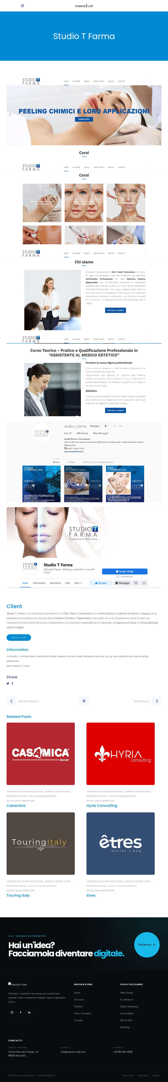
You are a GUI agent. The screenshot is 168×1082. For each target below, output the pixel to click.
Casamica (16, 805)
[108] (84, 375)
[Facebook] (20, 1012)
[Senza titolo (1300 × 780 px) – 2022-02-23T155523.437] (84, 461)
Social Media (127, 1013)
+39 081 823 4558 (122, 1051)
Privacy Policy (128, 1075)
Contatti (78, 1020)
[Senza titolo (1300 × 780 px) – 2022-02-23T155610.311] (84, 547)
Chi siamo (79, 999)
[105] (84, 117)
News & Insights (82, 1013)
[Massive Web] (37, 984)
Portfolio (78, 1006)
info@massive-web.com (73, 1051)
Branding (125, 1027)
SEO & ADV (126, 1020)
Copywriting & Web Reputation (37, 656)
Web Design (126, 992)
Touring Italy (18, 895)
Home (77, 992)
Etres (90, 895)
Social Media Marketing (21, 800)
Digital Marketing (129, 1006)
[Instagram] (11, 1012)
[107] (84, 289)
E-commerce (126, 999)
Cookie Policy (143, 1075)
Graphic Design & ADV (70, 656)
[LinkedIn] (29, 1012)
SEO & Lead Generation (119, 656)
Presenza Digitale (94, 656)
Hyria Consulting (101, 805)
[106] (84, 203)
